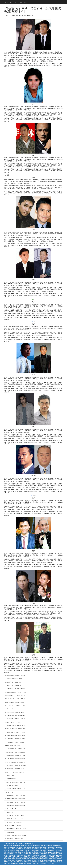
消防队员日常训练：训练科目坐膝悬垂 (15, 795)
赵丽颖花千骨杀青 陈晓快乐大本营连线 (15, 689)
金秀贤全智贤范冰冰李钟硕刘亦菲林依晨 (15, 692)
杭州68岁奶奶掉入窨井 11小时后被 (14, 819)
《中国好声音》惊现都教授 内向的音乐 (15, 805)
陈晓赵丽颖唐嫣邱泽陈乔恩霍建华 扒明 (15, 729)
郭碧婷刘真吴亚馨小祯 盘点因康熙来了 (15, 715)
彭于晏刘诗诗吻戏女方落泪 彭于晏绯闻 (15, 705)
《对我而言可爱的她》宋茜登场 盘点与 (15, 725)
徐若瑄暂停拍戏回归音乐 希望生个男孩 (15, 799)
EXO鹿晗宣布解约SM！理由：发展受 (14, 712)
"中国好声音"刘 (9, 812)
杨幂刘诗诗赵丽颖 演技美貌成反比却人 (15, 675)
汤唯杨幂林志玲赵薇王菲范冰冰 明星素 (15, 755)
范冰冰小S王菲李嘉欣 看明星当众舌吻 (15, 789)
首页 (6, 2)
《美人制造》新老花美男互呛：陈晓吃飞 (15, 765)
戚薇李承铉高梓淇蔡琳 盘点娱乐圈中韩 (15, 702)
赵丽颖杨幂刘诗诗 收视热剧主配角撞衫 (15, 739)
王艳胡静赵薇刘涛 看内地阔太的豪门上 (15, 719)
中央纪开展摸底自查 (10, 809)
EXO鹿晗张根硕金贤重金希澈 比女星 (14, 769)
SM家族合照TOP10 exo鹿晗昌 (13, 722)
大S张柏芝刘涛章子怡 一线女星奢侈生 (15, 749)
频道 (25, 2)
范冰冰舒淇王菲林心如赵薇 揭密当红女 (15, 782)
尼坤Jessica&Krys (10, 709)
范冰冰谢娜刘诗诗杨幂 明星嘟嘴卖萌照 (15, 752)
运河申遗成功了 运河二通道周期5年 (14, 822)
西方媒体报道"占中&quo (11, 779)
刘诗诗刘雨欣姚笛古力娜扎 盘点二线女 (15, 802)
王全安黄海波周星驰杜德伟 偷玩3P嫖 (14, 742)
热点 (11, 2)
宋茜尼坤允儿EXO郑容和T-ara (13, 682)
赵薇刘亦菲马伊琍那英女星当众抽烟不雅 (15, 835)
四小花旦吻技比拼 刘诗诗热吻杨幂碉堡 (15, 759)
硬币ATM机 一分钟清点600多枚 (13, 825)
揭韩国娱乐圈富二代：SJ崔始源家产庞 (15, 695)
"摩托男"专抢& (9, 792)
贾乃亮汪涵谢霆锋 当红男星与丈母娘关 (15, 732)
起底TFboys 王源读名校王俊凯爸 (13, 679)
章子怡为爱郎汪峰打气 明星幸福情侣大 (15, 699)
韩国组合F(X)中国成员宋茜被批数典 (14, 772)
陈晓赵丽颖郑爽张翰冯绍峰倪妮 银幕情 (15, 735)
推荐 (16, 2)
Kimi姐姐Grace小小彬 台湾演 (12, 745)
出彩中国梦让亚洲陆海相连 (12, 785)
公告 (21, 2)
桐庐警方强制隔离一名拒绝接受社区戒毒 (15, 829)
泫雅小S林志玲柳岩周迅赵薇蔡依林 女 (15, 762)
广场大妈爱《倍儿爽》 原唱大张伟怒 (14, 815)
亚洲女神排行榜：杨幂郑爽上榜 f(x (14, 685)
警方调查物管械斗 (10, 832)
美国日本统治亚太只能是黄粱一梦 (14, 839)
